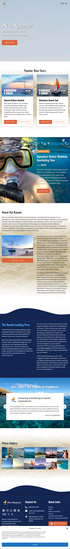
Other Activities (54, 511)
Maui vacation (46, 348)
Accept (35, 544)
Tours (50, 509)
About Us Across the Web (57, 518)
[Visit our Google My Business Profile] (7, 510)
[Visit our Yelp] (12, 514)
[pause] (35, 58)
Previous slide (5, 406)
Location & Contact (55, 516)
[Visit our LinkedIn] (15, 510)
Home (50, 507)
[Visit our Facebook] (4, 510)
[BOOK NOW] (9, 37)
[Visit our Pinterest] (19, 510)
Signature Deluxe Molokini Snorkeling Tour (52, 158)
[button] (67, 528)
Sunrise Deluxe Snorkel (14, 100)
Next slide (64, 406)
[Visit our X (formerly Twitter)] (9, 514)
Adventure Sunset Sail (48, 100)
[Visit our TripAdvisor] (4, 514)
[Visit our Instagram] (11, 510)
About (50, 514)
